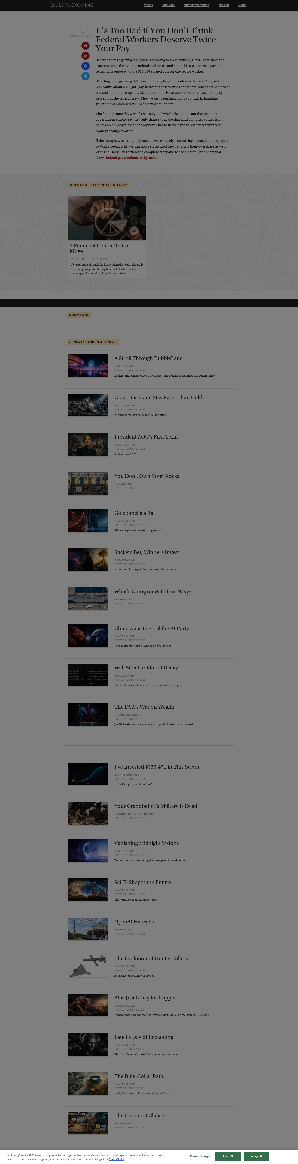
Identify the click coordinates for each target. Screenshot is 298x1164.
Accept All (256, 1156)
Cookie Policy (116, 1159)
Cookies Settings (199, 1156)
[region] (149, 1157)
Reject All (228, 1156)
